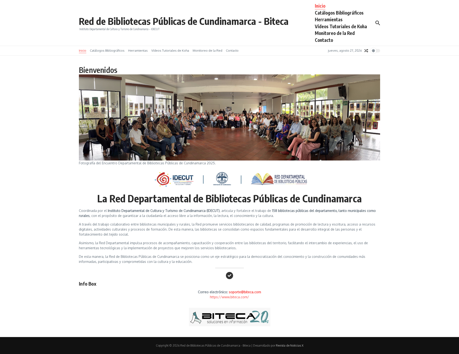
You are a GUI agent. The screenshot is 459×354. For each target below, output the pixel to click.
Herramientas (329, 19)
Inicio (320, 6)
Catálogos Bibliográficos (339, 13)
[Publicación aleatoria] (366, 51)
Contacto (324, 40)
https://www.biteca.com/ (229, 297)
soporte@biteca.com (245, 292)
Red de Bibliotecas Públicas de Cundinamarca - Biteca (184, 21)
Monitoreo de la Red (335, 33)
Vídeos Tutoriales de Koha (341, 26)
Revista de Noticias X (289, 345)
